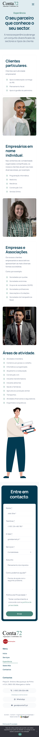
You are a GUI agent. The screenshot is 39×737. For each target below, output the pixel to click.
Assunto (9, 560)
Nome (9, 508)
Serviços (10, 547)
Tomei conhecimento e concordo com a (19, 602)
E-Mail (9, 534)
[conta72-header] (10, 2)
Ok (20, 734)
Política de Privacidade (10, 724)
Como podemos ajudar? (16, 573)
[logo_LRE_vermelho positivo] (9, 639)
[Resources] (12, 632)
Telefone (10, 521)
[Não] (37, 731)
